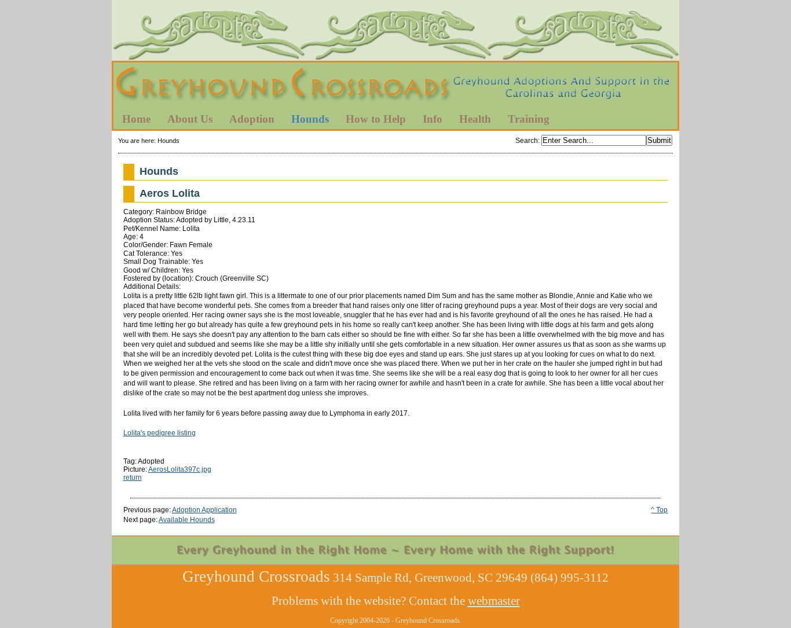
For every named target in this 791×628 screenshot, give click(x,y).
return (132, 477)
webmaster (494, 601)
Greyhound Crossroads (395, 86)
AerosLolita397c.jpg (179, 469)
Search (526, 141)
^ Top (659, 510)
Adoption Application (204, 510)
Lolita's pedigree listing (159, 433)
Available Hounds (187, 520)
